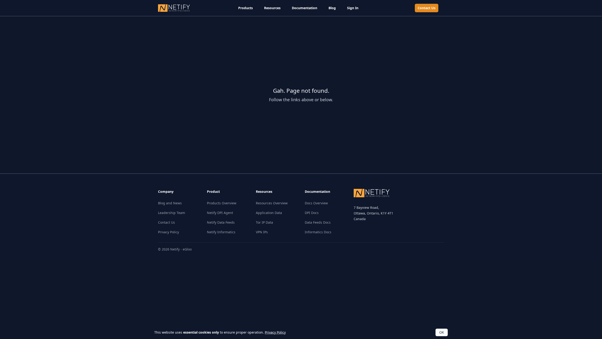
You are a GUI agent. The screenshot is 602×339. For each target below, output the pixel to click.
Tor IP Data (264, 222)
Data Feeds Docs (318, 222)
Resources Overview (272, 203)
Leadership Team (171, 212)
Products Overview (221, 203)
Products (245, 8)
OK (441, 332)
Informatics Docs (318, 232)
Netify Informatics (221, 232)
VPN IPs (262, 232)
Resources (272, 8)
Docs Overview (316, 203)
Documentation (304, 8)
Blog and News (170, 203)
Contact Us (427, 8)
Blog (332, 8)
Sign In (352, 8)
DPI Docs (312, 212)
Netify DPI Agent (220, 212)
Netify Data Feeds (221, 222)
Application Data (269, 212)
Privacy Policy (168, 232)
